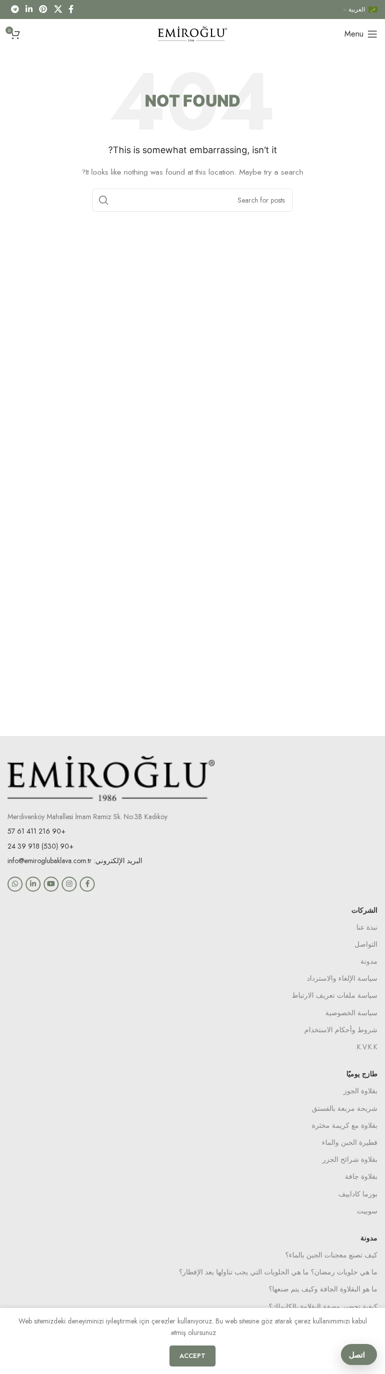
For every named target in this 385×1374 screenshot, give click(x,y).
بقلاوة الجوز (360, 1091)
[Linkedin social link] (29, 9)
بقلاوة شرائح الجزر (349, 1159)
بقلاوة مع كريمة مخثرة (344, 1125)
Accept (192, 1355)
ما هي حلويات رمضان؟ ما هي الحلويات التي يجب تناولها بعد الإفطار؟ (278, 1272)
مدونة (368, 961)
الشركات (364, 910)
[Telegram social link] (15, 9)
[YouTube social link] (51, 884)
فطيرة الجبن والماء (349, 1142)
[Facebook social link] (71, 9)
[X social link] (58, 9)
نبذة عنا (366, 927)
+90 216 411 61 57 (37, 831)
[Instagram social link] (69, 884)
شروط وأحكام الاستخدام (340, 1030)
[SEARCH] (103, 200)
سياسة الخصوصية (351, 1013)
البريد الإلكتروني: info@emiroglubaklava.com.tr (75, 861)
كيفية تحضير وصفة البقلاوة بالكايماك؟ (323, 1306)
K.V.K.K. (366, 1047)
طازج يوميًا (361, 1074)
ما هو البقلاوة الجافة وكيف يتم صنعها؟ (323, 1289)
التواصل (365, 944)
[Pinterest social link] (43, 9)
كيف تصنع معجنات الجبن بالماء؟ (331, 1255)
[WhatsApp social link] (15, 884)
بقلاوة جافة (361, 1176)
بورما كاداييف (357, 1194)
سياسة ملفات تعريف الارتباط (334, 995)
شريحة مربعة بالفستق (344, 1108)
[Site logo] (192, 33)
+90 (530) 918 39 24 (41, 846)
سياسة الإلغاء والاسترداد (342, 978)
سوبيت (367, 1211)
